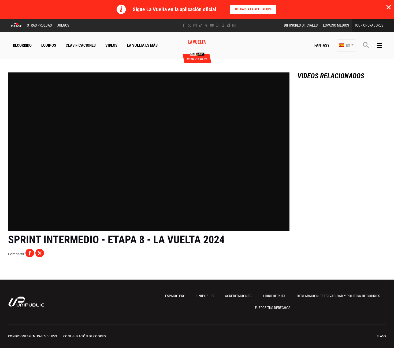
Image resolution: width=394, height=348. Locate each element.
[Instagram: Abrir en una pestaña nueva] (195, 25)
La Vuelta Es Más (142, 45)
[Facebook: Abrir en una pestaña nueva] (184, 25)
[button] (346, 45)
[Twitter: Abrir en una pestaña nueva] (189, 25)
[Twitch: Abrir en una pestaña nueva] (217, 25)
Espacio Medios (336, 25)
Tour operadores (368, 25)
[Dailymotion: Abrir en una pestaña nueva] (228, 25)
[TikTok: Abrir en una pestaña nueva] (200, 25)
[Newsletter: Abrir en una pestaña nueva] (234, 25)
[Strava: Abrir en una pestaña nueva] (206, 25)
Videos (111, 45)
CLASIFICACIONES (81, 45)
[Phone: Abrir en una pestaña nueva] (223, 25)
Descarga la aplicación (253, 9)
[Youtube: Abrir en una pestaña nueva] (212, 25)
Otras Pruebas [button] (39, 25)
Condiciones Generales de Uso (32, 336)
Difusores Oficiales (301, 25)
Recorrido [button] (22, 45)
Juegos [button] (63, 25)
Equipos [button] (48, 45)
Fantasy (321, 45)
